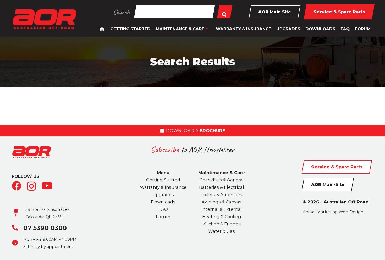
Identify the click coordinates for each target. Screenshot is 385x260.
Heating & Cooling (221, 216)
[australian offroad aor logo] (44, 19)
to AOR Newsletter (192, 149)
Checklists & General (222, 179)
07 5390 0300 (45, 228)
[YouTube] (47, 186)
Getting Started (163, 179)
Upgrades (163, 194)
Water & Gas (221, 231)
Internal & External (221, 209)
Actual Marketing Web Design (333, 211)
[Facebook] (16, 186)
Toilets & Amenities (221, 194)
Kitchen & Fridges (222, 223)
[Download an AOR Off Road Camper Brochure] (192, 130)
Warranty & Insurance (163, 187)
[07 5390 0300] (17, 228)
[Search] (224, 11)
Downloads (163, 201)
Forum (163, 216)
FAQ (163, 209)
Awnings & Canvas (221, 201)
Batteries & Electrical (221, 187)
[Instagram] (31, 186)
